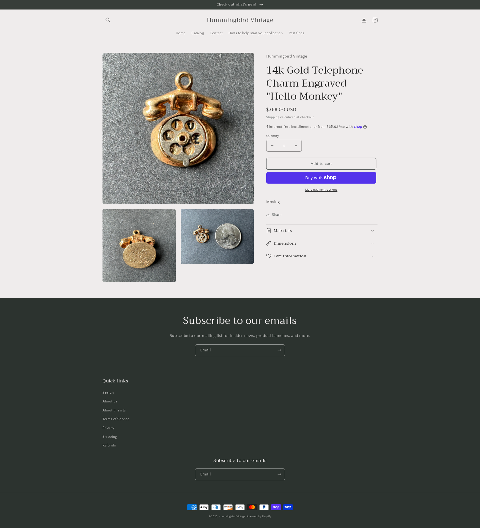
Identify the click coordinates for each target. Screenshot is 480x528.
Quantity (272, 135)
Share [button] (277, 215)
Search (108, 393)
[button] (108, 20)
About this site (114, 410)
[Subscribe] (279, 350)
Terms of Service (116, 419)
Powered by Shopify (259, 516)
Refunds (109, 445)
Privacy (108, 428)
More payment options (321, 189)
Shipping (273, 117)
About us (109, 401)
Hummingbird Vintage (232, 516)
